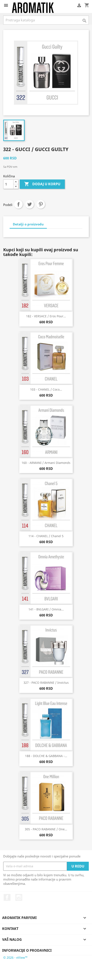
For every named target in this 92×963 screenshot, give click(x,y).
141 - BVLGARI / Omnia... (46, 609)
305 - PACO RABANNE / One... (46, 829)
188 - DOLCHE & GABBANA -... (46, 756)
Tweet (29, 204)
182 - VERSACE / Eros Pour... (46, 316)
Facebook (7, 897)
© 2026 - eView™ (15, 957)
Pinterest (40, 204)
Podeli (18, 204)
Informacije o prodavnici (27, 950)
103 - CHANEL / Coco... (46, 389)
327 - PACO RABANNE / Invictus (46, 683)
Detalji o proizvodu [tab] (28, 224)
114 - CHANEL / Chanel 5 (46, 536)
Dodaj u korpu (42, 184)
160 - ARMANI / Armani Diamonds (46, 463)
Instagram (18, 897)
